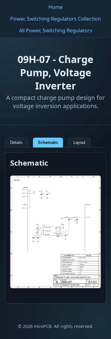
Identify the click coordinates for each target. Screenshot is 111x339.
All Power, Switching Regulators (55, 30)
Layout (79, 142)
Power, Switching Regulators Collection (55, 18)
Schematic (48, 142)
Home (55, 7)
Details (16, 142)
